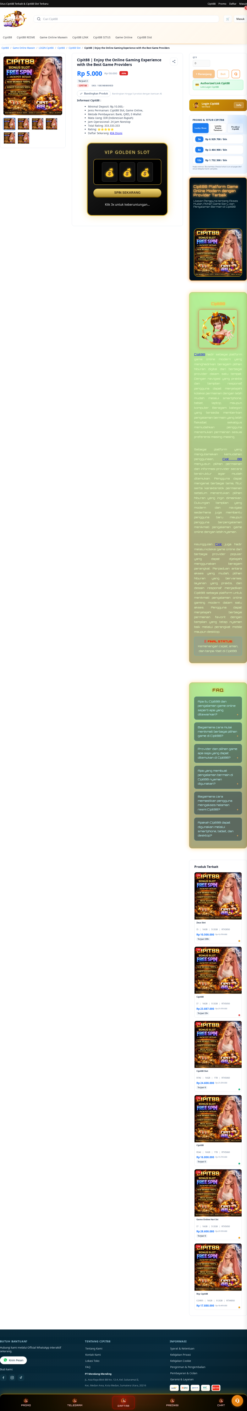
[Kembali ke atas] (238, 1391)
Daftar (232, 3)
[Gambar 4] (51, 124)
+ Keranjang (204, 74)
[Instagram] (12, 1377)
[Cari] (39, 19)
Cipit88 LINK (80, 37)
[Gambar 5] (9, 138)
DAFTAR (123, 1405)
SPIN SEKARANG (127, 192)
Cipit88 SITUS (102, 37)
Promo (222, 3)
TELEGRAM (74, 1405)
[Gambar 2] (23, 124)
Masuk (243, 3)
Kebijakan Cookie (180, 1361)
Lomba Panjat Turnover (218, 128)
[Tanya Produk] (236, 74)
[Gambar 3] (37, 124)
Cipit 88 (232, 459)
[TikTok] (21, 1377)
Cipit (218, 544)
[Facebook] (3, 1377)
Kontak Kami (93, 1354)
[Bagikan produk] (174, 61)
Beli (223, 74)
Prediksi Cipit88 (235, 128)
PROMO (26, 1405)
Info (238, 105)
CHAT (221, 1405)
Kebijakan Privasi (180, 1354)
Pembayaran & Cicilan (183, 1373)
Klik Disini (116, 133)
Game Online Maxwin (54, 37)
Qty (195, 57)
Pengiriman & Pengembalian (187, 1367)
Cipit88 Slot (144, 37)
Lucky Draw (200, 128)
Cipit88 (212, 3)
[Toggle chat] (237, 1401)
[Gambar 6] (23, 138)
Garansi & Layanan (182, 1379)
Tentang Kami (93, 1348)
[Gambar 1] (9, 124)
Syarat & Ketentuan (182, 1348)
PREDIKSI (172, 1405)
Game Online (123, 37)
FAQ (88, 1367)
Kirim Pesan (16, 1360)
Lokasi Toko (92, 1361)
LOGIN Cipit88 (46, 47)
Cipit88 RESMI (26, 37)
